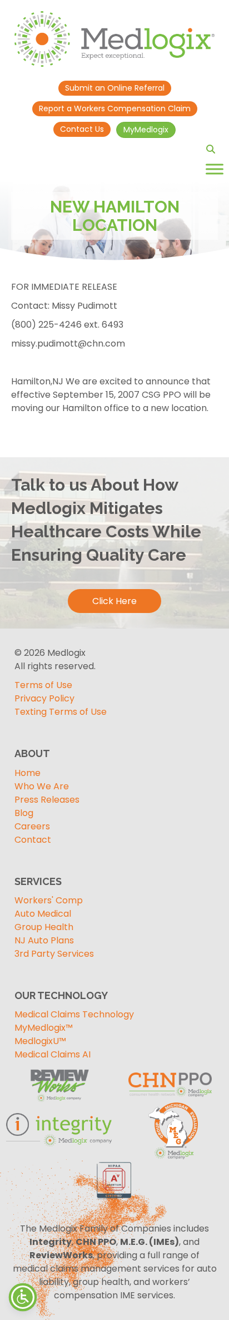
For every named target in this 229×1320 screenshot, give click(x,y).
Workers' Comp (48, 900)
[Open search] (210, 149)
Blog (23, 813)
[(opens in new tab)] (170, 1130)
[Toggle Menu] (214, 169)
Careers (32, 826)
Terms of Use (43, 685)
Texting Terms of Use (60, 711)
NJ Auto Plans (44, 940)
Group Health (43, 927)
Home (27, 773)
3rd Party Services (54, 953)
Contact (32, 839)
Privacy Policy (44, 698)
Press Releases (46, 799)
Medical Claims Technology (74, 1014)
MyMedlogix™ (43, 1027)
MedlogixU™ (40, 1041)
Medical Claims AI (52, 1054)
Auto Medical (42, 913)
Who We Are (41, 786)
